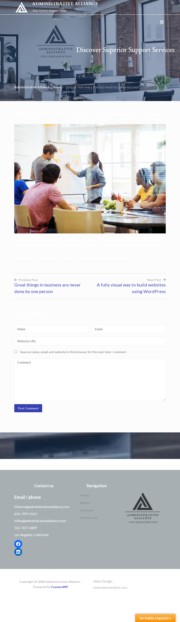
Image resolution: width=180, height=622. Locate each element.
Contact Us (89, 517)
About (85, 503)
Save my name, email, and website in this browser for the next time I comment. (73, 352)
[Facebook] (18, 544)
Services (87, 510)
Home (84, 495)
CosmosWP (59, 587)
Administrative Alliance (65, 4)
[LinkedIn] (18, 552)
